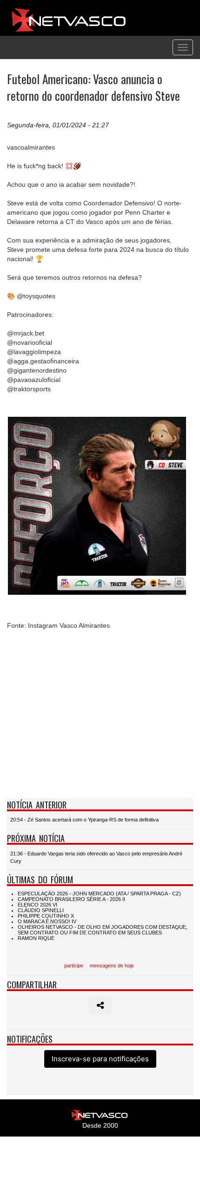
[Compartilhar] (100, 1005)
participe (73, 965)
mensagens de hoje (112, 965)
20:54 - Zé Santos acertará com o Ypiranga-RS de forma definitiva (84, 819)
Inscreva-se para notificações (100, 1058)
